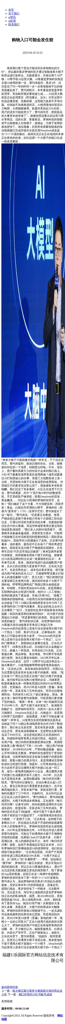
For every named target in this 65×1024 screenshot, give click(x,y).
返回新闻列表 (9, 987)
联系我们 (13, 24)
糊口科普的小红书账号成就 (35, 994)
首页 (11, 9)
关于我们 (13, 13)
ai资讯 (12, 17)
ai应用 (12, 20)
